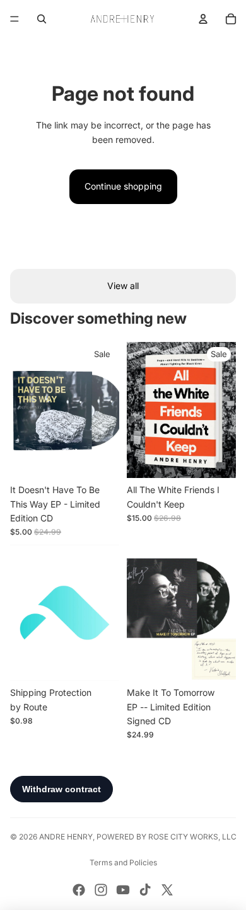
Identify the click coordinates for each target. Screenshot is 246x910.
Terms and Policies (123, 862)
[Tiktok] (145, 889)
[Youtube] (123, 889)
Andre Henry (66, 836)
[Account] (203, 19)
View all (123, 285)
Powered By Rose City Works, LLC (167, 836)
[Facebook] (78, 889)
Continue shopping (123, 186)
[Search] (42, 19)
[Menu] (14, 18)
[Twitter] (167, 889)
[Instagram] (100, 889)
